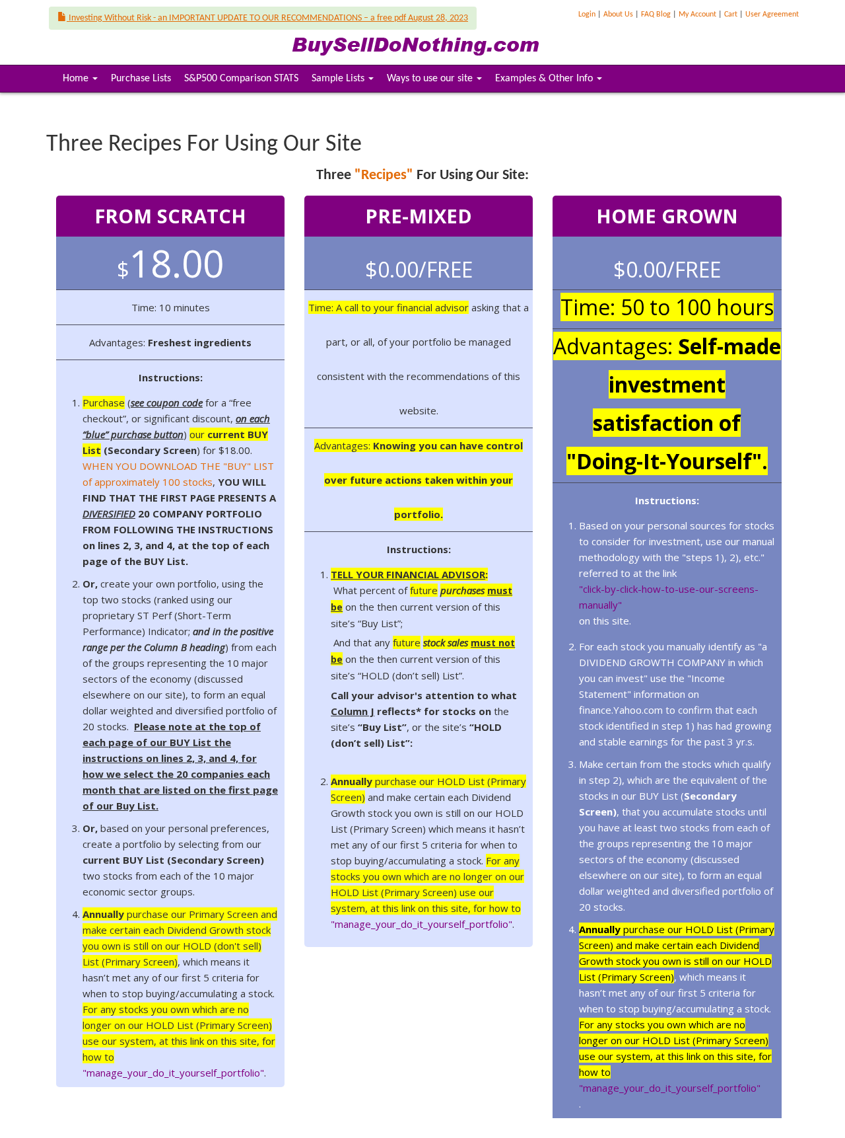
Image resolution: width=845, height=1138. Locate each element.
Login (586, 15)
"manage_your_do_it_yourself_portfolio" (173, 1072)
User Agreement (772, 15)
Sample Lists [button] (339, 78)
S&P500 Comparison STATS (241, 78)
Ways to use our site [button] (431, 78)
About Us (618, 15)
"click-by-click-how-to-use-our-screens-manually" (669, 596)
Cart (730, 15)
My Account (697, 15)
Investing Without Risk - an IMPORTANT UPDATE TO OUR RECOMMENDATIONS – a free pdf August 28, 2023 (267, 18)
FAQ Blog (656, 15)
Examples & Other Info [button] (545, 78)
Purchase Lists (141, 78)
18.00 (170, 263)
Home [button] (82, 82)
